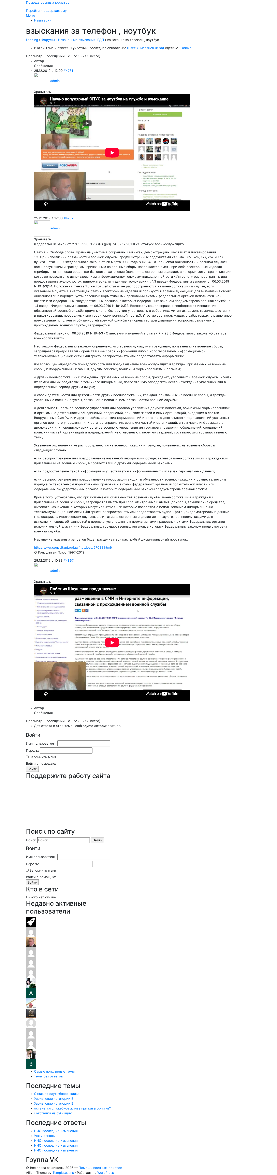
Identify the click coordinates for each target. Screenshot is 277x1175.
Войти (32, 769)
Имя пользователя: (41, 743)
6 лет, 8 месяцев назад (145, 48)
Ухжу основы (44, 1136)
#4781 (68, 71)
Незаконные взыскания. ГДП (81, 40)
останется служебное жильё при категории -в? (72, 1108)
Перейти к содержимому (46, 11)
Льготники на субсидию (53, 1113)
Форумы (48, 40)
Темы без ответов (48, 1076)
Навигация (42, 20)
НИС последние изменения (56, 1131)
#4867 (69, 560)
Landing (32, 40)
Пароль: (32, 750)
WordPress (105, 1173)
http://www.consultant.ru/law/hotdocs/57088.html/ (73, 547)
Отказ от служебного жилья (56, 1094)
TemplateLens (63, 1173)
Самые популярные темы (54, 1071)
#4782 (69, 218)
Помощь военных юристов (47, 2)
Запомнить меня (43, 757)
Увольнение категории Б (54, 1099)
